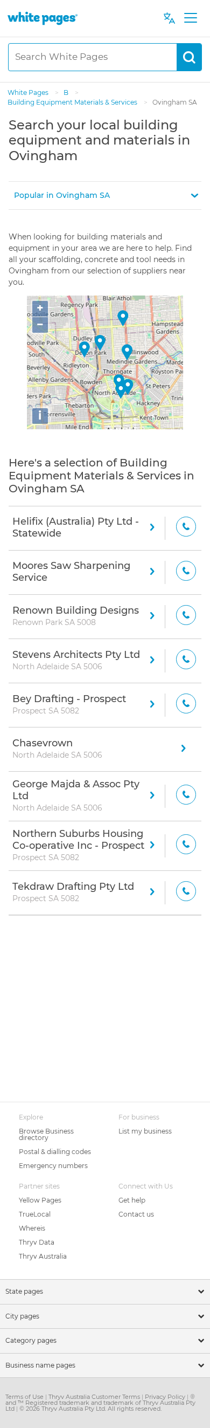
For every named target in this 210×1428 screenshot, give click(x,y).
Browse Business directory (46, 1134)
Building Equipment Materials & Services (73, 102)
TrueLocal (35, 1214)
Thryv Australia (43, 1256)
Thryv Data (36, 1242)
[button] (105, 195)
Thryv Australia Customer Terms (95, 1396)
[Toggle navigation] (190, 18)
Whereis (32, 1228)
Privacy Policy (166, 1396)
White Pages (29, 92)
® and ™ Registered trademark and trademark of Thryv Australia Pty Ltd (100, 1402)
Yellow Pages (40, 1200)
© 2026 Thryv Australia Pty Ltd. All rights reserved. (90, 1408)
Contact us (136, 1214)
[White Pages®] (43, 18)
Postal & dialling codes (55, 1152)
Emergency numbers (53, 1166)
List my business (145, 1131)
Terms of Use (25, 1396)
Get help (131, 1200)
